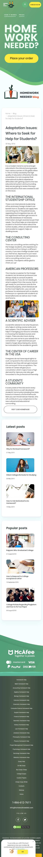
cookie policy (20, 849)
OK (23, 852)
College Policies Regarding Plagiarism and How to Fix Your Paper (21, 605)
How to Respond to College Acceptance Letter (17, 577)
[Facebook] (18, 820)
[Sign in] (25, 4)
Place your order (21, 58)
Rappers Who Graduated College (19, 550)
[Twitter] (25, 820)
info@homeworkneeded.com (21, 808)
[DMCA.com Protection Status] (21, 827)
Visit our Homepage (20, 409)
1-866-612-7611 (21, 802)
